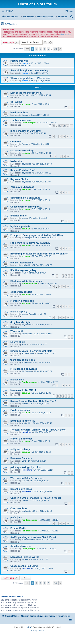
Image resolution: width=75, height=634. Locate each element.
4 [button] (44, 48)
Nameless (26, 432)
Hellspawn (27, 470)
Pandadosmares (29, 283)
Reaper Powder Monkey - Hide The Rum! (33, 401)
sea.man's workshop (21, 150)
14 (71, 317)
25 (68, 136)
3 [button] (40, 48)
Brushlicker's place (21, 489)
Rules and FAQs (26, 65)
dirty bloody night (20, 322)
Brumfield (26, 95)
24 (64, 136)
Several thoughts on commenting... (30, 70)
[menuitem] (9, 11)
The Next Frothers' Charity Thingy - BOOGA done (38, 429)
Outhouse (15, 141)
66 (71, 126)
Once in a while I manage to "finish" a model (35, 498)
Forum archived (19, 60)
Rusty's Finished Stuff (22, 170)
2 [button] (36, 48)
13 (71, 287)
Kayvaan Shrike (19, 179)
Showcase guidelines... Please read (30, 78)
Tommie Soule (28, 353)
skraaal (25, 559)
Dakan (25, 481)
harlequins (16, 161)
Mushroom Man (19, 112)
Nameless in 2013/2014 (23, 390)
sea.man (26, 104)
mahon (25, 63)
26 (71, 136)
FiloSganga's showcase (23, 368)
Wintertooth (16, 331)
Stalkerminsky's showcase (25, 197)
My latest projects (20, 226)
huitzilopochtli (27, 540)
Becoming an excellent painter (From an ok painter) (39, 253)
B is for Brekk (18, 528)
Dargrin (25, 115)
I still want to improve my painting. (30, 242)
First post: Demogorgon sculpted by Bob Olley (36, 235)
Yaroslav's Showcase (22, 187)
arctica (25, 404)
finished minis (18, 215)
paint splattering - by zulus (25, 467)
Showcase (9, 24)
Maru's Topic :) (18, 311)
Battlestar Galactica (21, 458)
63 (60, 126)
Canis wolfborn (18, 508)
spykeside (26, 164)
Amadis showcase (20, 546)
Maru (24, 273)
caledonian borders (21, 291)
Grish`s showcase (20, 410)
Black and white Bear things (26, 281)
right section (65, 34)
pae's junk (16, 517)
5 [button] (48, 48)
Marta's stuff (17, 379)
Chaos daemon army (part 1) (26, 206)
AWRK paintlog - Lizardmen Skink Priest (33, 537)
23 (60, 136)
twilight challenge (20, 449)
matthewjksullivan (29, 238)
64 (64, 126)
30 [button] (55, 48)
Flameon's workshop (22, 300)
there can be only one (22, 359)
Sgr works (16, 101)
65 (68, 126)
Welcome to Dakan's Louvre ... (27, 478)
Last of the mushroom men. (26, 92)
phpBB (28, 627)
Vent (24, 461)
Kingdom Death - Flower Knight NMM (31, 351)
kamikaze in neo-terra (22, 420)
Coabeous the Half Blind (24, 566)
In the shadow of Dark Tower (26, 130)
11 (71, 156)
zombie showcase (20, 120)
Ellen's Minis (17, 342)
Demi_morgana (29, 123)
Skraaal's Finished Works (24, 557)
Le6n (24, 133)
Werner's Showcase (21, 438)
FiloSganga (27, 371)
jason (24, 218)
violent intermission (21, 262)
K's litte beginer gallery (23, 270)
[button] (27, 49)
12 (68, 287)
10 (68, 156)
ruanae (25, 500)
